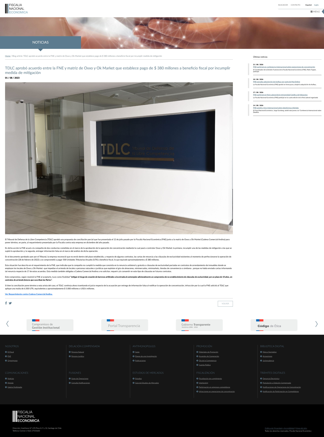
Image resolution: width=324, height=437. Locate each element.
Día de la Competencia (207, 361)
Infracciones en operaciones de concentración (217, 391)
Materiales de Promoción (208, 352)
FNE (9, 356)
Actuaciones (267, 356)
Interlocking (203, 383)
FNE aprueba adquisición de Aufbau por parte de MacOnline (276, 82)
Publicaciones (140, 361)
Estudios (138, 379)
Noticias (11, 379)
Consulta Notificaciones (80, 383)
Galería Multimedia (15, 387)
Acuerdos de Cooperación (209, 356)
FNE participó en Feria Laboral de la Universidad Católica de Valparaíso (280, 95)
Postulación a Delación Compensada (277, 383)
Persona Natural (77, 352)
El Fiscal (11, 352)
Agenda (10, 383)
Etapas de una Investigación (146, 356)
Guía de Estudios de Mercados (147, 383)
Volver (225, 304)
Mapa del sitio (301, 428)
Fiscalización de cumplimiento (210, 379)
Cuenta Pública (205, 365)
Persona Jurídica (77, 356)
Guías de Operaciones (79, 379)
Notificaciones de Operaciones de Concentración (282, 387)
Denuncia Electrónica (271, 379)
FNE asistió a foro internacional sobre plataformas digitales (276, 108)
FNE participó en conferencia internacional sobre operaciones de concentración (284, 67)
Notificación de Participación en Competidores (281, 391)
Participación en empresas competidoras (214, 387)
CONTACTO (295, 5)
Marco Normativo (270, 352)
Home (7, 56)
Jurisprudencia (268, 361)
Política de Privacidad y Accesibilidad (279, 428)
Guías (137, 352)
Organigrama (12, 361)
